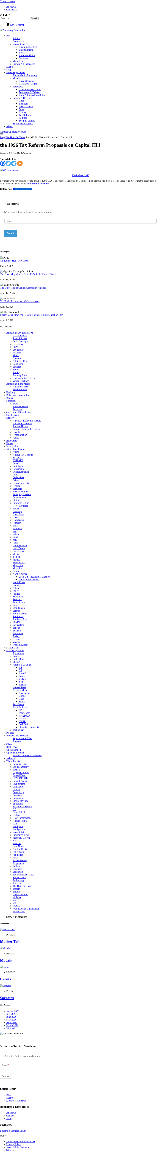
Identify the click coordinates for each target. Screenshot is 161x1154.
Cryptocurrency (20, 800)
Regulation (18, 364)
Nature (16, 571)
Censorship (18, 469)
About (9, 126)
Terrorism (17, 883)
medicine (17, 556)
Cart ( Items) (16, 24)
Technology (18, 730)
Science (16, 610)
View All (10, 1028)
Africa (16, 452)
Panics (16, 437)
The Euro (23, 103)
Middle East (19, 562)
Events (9, 66)
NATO (16, 840)
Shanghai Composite (29, 727)
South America (20, 613)
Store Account (19, 131)
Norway (17, 585)
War (15, 900)
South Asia (18, 616)
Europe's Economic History (26, 429)
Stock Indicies (20, 707)
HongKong (18, 520)
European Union (27, 55)
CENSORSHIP (20, 778)
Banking (10, 392)
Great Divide (12, 415)
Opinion (17, 358)
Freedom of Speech (22, 806)
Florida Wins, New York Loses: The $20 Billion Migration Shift (31, 315)
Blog (8, 35)
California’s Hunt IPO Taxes (14, 260)
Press (15, 857)
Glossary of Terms (28, 83)
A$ (20, 667)
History (22, 112)
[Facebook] (3, 163)
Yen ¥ (22, 681)
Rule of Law (19, 602)
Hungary (17, 522)
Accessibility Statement (17, 1147)
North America (20, 574)
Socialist (17, 366)
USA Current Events (29, 579)
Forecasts (11, 400)
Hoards (16, 432)
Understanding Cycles (24, 378)
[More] (20, 163)
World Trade (19, 911)
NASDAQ (24, 715)
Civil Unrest (19, 783)
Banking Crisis (20, 764)
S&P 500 (23, 724)
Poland (16, 588)
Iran (15, 531)
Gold (21, 100)
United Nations (20, 894)
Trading (16, 372)
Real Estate (18, 704)
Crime (16, 480)
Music (16, 355)
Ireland (16, 534)
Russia (16, 605)
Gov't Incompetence (23, 818)
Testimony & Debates (29, 92)
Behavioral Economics (17, 395)
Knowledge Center (15, 72)
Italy (15, 539)
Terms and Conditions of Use (20, 1141)
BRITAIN (18, 460)
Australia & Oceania (23, 454)
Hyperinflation (20, 434)
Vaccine (16, 642)
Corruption (18, 798)
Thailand (17, 630)
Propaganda (18, 863)
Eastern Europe (20, 491)
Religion (17, 866)
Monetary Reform (21, 837)
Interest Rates (19, 687)
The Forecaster (20, 389)
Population (18, 854)
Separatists (18, 871)
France (16, 508)
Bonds (16, 656)
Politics (16, 38)
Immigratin (18, 826)
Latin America (20, 545)
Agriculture (18, 653)
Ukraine (17, 639)
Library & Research (22, 98)
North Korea (19, 582)
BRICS (16, 769)
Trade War (18, 633)
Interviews (18, 86)
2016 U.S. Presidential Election (34, 576)
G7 (14, 809)
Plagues (10, 732)
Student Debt (19, 877)
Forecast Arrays (20, 406)
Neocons (17, 843)
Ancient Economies (22, 423)
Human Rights (20, 820)
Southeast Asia (20, 619)
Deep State (18, 344)
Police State (18, 852)
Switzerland (18, 625)
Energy (16, 661)
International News (22, 44)
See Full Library (27, 120)
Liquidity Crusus (21, 835)
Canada (16, 463)
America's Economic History (27, 420)
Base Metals (25, 693)
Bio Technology (21, 766)
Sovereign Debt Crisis (23, 874)
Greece (16, 517)
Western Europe (20, 644)
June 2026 (11, 1016)
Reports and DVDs (22, 738)
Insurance (17, 528)
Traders (16, 888)
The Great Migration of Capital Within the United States (28, 274)
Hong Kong (12, 440)
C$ (20, 670)
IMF (15, 823)
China (16, 474)
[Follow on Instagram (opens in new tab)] (9, 15)
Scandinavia (19, 608)
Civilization (18, 786)
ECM (15, 347)
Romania (17, 599)
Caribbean (18, 466)
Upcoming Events (15, 752)
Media (16, 554)
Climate (16, 789)
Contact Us (11, 9)
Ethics (22, 52)
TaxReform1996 (80, 175)
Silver (22, 701)
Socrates (17, 741)
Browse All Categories (24, 64)
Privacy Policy (13, 1144)
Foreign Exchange (22, 664)
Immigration (12, 446)
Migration (17, 568)
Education (18, 803)
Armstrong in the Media (18, 383)
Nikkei (22, 718)
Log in (22, 1130)
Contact (10, 1115)
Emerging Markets (28, 47)
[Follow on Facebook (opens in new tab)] (4, 15)
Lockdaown (19, 551)
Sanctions (17, 869)
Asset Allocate (20, 338)
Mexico (16, 559)
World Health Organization (26, 908)
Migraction (18, 565)
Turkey (16, 636)
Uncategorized (13, 749)
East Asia (17, 488)
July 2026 (11, 1014)
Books (9, 398)
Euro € (22, 673)
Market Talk (19, 61)
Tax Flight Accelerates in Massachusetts (19, 301)
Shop (8, 69)
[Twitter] (8, 163)
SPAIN (16, 622)
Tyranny (17, 891)
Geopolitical (19, 812)
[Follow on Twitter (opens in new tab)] (6, 15)
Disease (16, 486)
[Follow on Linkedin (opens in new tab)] (1, 15)
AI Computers (20, 335)
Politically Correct (22, 361)
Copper (22, 696)
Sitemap (10, 1150)
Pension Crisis (20, 849)
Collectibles (18, 477)
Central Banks (20, 781)
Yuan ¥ (22, 684)
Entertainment (26, 49)
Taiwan (16, 627)
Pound (22, 676)
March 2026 (12, 1025)
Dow (21, 109)
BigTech (17, 457)
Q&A (9, 744)
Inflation (17, 352)
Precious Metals (20, 690)
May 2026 (11, 1019)
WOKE (16, 905)
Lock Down (19, 548)
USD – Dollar (26, 106)
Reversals (17, 409)
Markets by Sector (15, 650)
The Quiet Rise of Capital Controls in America (23, 287)
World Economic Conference (27, 755)
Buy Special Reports (23, 123)
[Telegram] (14, 163)
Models (16, 78)
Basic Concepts (26, 81)
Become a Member (9, 1130)
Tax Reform (25, 115)
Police (16, 591)
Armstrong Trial (20, 386)
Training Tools (20, 375)
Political (23, 117)
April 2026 (11, 1022)
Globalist (17, 815)
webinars (10, 758)
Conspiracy (18, 792)
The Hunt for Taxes (15, 137)
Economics (18, 41)
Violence (17, 897)
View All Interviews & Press (33, 95)
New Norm (18, 846)
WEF (15, 903)
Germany (23, 58)
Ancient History (20, 426)
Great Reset (18, 514)
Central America (21, 471)
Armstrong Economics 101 (19, 332)
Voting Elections (21, 381)
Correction (18, 795)
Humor (9, 443)
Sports (16, 369)
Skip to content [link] (7, 1)
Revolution (18, 596)
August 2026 (12, 1011)
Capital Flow (19, 775)
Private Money (20, 860)
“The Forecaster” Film (30, 89)
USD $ (22, 678)
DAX (22, 710)
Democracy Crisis (21, 483)
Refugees (23, 505)
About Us (11, 6)
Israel (15, 537)
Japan (15, 542)
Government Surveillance (19, 412)
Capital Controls (21, 772)
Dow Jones (24, 713)
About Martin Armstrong (25, 75)
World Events (13, 761)
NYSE (22, 721)
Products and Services (17, 735)
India (15, 525)
